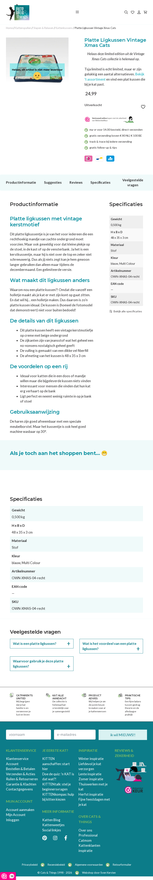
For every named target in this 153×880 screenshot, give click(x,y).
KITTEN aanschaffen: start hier (56, 764)
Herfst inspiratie (90, 794)
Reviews (76, 182)
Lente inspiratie (89, 774)
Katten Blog (51, 820)
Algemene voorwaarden (89, 864)
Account (12, 764)
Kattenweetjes (53, 825)
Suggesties (53, 182)
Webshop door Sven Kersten (99, 872)
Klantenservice (17, 759)
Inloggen (12, 820)
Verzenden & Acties (20, 774)
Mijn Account (16, 815)
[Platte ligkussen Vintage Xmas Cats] (37, 68)
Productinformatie (21, 182)
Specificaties (100, 182)
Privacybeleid (30, 864)
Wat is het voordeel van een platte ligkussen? (109, 646)
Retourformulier (122, 864)
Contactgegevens (19, 789)
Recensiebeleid (56, 864)
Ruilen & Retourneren (22, 779)
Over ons (85, 830)
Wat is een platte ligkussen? (34, 643)
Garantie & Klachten (21, 784)
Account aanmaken (20, 810)
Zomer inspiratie (90, 779)
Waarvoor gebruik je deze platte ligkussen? (38, 663)
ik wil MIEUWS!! (122, 735)
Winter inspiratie (91, 759)
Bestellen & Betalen (20, 769)
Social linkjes (51, 830)
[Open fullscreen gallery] (64, 96)
